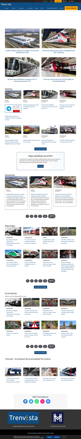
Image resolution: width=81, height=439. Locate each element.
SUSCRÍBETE (58, 1)
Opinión (44, 237)
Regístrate (51, 1)
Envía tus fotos (38, 1)
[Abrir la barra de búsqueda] (79, 8)
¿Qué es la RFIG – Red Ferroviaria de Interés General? (67, 335)
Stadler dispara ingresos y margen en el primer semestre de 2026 (13, 118)
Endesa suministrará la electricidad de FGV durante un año (48, 142)
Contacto (52, 433)
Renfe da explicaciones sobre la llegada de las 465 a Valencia (31, 106)
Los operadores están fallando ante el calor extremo (48, 241)
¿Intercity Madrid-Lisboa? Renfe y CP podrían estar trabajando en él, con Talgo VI (13, 142)
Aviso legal (29, 433)
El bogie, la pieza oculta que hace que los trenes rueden (67, 312)
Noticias (13, 8)
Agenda (36, 8)
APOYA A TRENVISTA (71, 8)
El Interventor (28, 237)
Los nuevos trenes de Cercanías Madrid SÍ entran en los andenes (30, 241)
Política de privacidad (36, 433)
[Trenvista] (6, 4)
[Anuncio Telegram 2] (13, 112)
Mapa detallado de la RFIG (52, 8)
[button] (40, 148)
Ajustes (64, 437)
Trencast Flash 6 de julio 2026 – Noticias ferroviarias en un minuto (13, 380)
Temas (41, 8)
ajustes (42, 437)
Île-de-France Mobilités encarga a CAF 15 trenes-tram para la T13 (49, 106)
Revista (6, 8)
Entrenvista (64, 260)
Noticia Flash (44, 100)
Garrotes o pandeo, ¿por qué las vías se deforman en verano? (67, 241)
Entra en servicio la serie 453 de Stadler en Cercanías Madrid (67, 106)
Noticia (6, 100)
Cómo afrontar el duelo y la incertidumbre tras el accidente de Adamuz (31, 380)
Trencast (61, 8)
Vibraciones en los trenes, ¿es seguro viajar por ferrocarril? (49, 264)
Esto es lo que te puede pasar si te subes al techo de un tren (31, 335)
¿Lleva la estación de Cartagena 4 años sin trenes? (30, 264)
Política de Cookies (45, 433)
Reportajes (21, 8)
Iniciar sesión (45, 1)
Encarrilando (30, 8)
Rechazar (57, 437)
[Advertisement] (40, 20)
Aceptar (49, 437)
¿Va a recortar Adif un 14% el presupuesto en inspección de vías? (12, 264)
